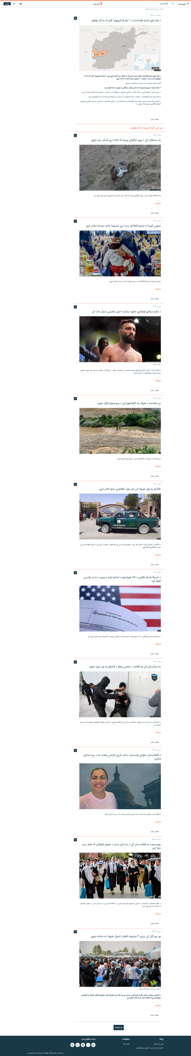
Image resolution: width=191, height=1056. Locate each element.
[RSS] (72, 1045)
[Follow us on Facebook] (93, 1045)
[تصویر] (20, 4)
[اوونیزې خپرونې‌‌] (14, 4)
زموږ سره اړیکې (159, 1044)
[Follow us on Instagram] (77, 1045)
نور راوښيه (118, 1027)
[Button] (154, 119)
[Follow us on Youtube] (83, 1045)
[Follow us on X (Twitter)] (88, 1045)
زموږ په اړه (126, 1044)
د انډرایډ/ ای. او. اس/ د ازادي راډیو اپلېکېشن (150, 1048)
